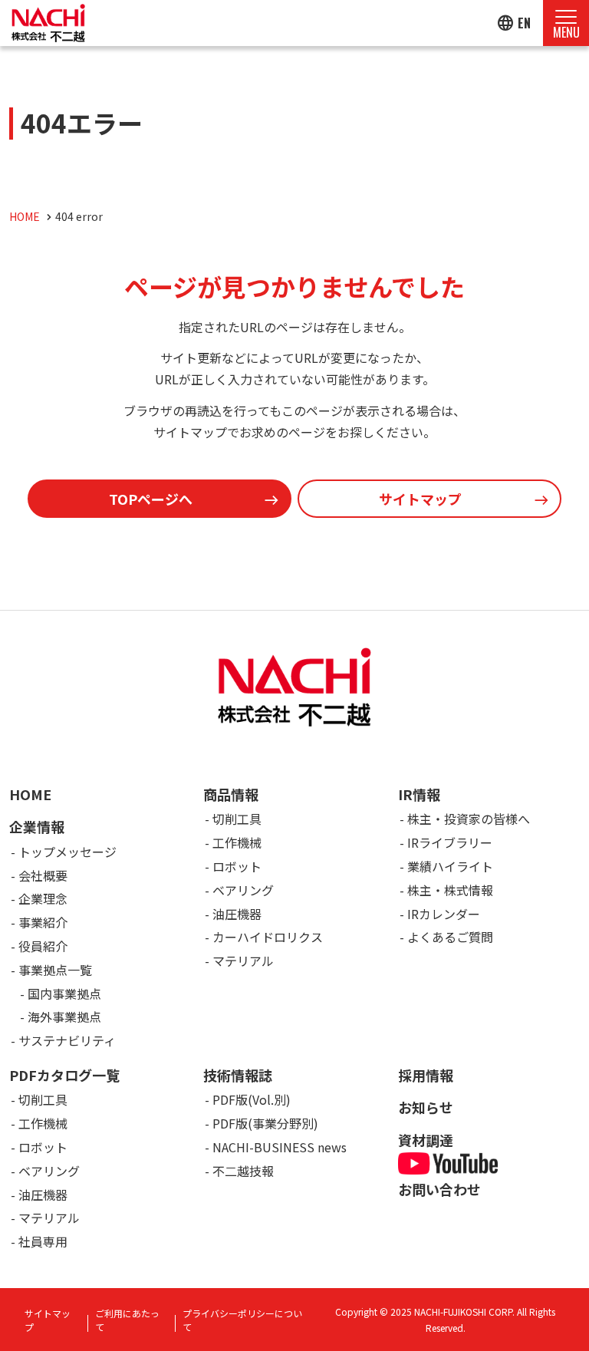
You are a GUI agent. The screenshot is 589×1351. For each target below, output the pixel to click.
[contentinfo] (294, 980)
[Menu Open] (566, 23)
